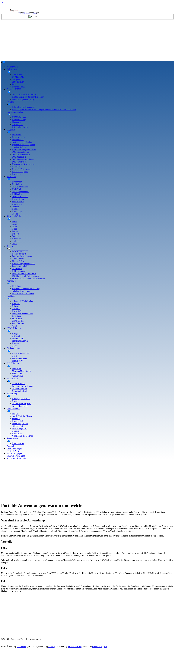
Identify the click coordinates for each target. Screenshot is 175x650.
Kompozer (16, 343)
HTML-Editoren (19, 117)
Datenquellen (18, 139)
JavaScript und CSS (20, 266)
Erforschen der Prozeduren (23, 107)
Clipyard (16, 306)
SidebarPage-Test (19, 428)
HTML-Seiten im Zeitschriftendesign (28, 97)
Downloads (17, 174)
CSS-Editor (17, 74)
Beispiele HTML (14, 89)
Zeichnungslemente (20, 191)
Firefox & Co (18, 261)
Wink (14, 84)
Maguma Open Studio (21, 371)
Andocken (16, 239)
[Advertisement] (87, 40)
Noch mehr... (17, 124)
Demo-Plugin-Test (20, 423)
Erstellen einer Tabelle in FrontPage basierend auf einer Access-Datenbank (44, 109)
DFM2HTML (18, 77)
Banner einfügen (19, 254)
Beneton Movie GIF (21, 353)
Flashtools (16, 122)
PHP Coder (17, 373)
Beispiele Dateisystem (21, 169)
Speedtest (16, 418)
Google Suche (18, 259)
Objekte (15, 206)
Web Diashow (18, 323)
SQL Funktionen (19, 162)
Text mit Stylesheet (20, 196)
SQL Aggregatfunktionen (23, 159)
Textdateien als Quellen (22, 142)
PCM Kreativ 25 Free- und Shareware (28, 278)
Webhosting (12, 393)
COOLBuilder (18, 383)
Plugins (15, 413)
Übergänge (17, 211)
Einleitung (16, 286)
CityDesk (16, 336)
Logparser (11, 129)
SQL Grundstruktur (20, 152)
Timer (14, 243)
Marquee (16, 79)
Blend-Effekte (18, 199)
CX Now (16, 308)
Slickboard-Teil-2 (14, 216)
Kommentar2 (17, 421)
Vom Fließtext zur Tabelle (23, 293)
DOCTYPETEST (20, 251)
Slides (14, 221)
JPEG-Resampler (19, 358)
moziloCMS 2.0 (74, 646)
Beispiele (16, 167)
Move (14, 226)
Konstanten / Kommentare (23, 164)
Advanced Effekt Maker (22, 301)
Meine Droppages (14, 453)
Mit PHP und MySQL (21, 403)
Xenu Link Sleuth (19, 391)
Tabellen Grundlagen (21, 291)
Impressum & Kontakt (16, 458)
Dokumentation (13, 408)
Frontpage (11, 102)
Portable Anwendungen (22, 256)
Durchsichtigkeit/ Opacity (23, 99)
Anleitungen (12, 69)
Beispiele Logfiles (20, 171)
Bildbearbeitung (19, 119)
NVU (14, 346)
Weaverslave (17, 376)
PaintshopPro (18, 361)
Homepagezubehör (15, 112)
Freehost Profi (13, 451)
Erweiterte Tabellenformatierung (26, 288)
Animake (16, 303)
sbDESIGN (97, 646)
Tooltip (15, 214)
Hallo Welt (16, 189)
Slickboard (11, 176)
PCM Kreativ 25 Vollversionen (25, 276)
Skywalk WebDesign (16, 456)
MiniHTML (17, 268)
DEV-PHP (16, 368)
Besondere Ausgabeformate (24, 149)
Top (105, 646)
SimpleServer (18, 82)
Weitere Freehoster (20, 406)
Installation (16, 134)
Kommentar (17, 433)
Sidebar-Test (17, 426)
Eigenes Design (19, 87)
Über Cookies (18, 443)
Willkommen (12, 67)
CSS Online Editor (20, 127)
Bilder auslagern (19, 271)
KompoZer (11, 281)
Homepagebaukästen (21, 398)
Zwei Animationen (20, 186)
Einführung (17, 182)
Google (15, 401)
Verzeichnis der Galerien (22, 436)
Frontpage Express (20, 341)
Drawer (15, 231)
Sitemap (51, 646)
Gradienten (17, 204)
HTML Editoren (14, 328)
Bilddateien (17, 194)
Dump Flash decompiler (22, 313)
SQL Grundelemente (21, 154)
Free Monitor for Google (22, 386)
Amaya (15, 333)
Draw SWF (17, 311)
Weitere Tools (12, 378)
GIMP (15, 356)
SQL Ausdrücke (19, 157)
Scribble (15, 234)
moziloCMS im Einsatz (22, 416)
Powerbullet (17, 318)
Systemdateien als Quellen (23, 144)
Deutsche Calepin (14, 448)
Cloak (14, 229)
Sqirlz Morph (18, 321)
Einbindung (17, 184)
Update (15, 209)
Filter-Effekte (18, 201)
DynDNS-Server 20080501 (24, 273)
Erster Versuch (18, 137)
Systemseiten (12, 438)
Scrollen (15, 236)
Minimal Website (19, 388)
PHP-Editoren (13, 363)
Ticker (15, 224)
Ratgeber (10, 246)
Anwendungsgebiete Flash (23, 263)
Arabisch (10, 446)
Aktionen (16, 241)
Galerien (15, 431)
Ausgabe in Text (19, 147)
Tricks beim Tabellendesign (24, 94)
